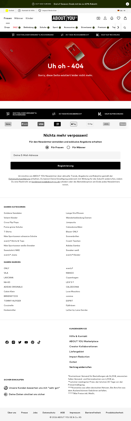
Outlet (11, 10)
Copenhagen (72, 277)
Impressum (75, 413)
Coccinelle (9, 305)
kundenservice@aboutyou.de (46, 181)
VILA (6, 273)
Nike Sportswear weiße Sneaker (19, 245)
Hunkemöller (10, 310)
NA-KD (7, 282)
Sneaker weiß (72, 250)
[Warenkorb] (125, 18)
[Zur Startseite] (21, 330)
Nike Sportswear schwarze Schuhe (20, 236)
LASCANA (8, 277)
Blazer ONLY (72, 231)
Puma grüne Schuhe (13, 227)
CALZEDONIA (72, 287)
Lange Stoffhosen (75, 213)
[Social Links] (7, 342)
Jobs (35, 413)
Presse (24, 413)
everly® (69, 268)
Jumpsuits (71, 222)
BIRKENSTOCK (11, 296)
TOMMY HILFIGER (12, 301)
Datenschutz (49, 413)
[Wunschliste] (118, 18)
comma (69, 296)
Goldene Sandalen (13, 213)
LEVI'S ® (70, 282)
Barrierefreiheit (93, 413)
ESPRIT (69, 301)
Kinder (29, 18)
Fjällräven (70, 305)
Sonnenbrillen (72, 236)
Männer (18, 18)
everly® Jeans (10, 255)
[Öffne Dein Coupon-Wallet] (98, 18)
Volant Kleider (11, 218)
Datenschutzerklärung (19, 179)
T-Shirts (8, 231)
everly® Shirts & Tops (14, 241)
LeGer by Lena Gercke (77, 310)
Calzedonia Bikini (74, 227)
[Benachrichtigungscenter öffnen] (112, 18)
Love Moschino (73, 291)
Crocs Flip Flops (11, 222)
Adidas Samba (73, 245)
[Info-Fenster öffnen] (127, 4)
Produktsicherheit (114, 413)
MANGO (70, 273)
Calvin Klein (9, 291)
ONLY (6, 268)
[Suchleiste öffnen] (123, 27)
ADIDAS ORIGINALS (13, 287)
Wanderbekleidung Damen (79, 218)
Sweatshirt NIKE (12, 250)
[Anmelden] (105, 18)
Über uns (12, 413)
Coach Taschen (73, 241)
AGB (62, 413)
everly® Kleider (73, 255)
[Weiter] (118, 27)
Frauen (8, 18)
